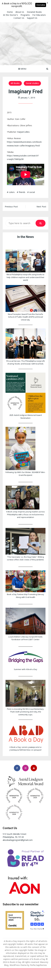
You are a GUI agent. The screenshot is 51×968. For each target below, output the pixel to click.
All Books (15, 83)
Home (10, 12)
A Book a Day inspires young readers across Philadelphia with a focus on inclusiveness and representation (25, 514)
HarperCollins (23, 132)
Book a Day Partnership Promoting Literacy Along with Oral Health (25, 595)
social (32, 192)
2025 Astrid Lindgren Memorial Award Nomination (25, 416)
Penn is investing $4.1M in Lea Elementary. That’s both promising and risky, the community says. (25, 712)
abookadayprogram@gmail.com (18, 840)
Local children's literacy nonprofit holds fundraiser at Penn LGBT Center (25, 638)
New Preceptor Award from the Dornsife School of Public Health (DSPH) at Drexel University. (25, 317)
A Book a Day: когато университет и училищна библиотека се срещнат (25, 748)
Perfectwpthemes (38, 965)
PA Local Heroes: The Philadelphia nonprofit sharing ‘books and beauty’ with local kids (25, 362)
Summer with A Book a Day (25, 669)
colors (12, 192)
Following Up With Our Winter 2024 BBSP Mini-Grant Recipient (25, 473)
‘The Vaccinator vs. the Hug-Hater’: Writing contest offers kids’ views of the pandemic (25, 558)
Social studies (32, 83)
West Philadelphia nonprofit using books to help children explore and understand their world (25, 277)
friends (22, 192)
